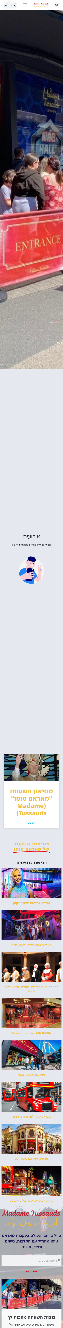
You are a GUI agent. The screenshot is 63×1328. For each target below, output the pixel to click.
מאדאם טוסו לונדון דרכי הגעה (31, 1117)
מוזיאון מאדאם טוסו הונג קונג (31, 1033)
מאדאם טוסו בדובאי (31, 1075)
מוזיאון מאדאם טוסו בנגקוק (31, 903)
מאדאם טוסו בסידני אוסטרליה (31, 945)
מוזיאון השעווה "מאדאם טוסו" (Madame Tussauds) (31, 802)
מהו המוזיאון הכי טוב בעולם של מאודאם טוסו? (32, 989)
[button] (56, 4)
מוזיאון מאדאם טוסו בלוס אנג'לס (32, 1201)
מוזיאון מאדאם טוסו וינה (31, 1159)
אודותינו (31, 1271)
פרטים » (31, 823)
